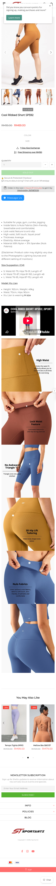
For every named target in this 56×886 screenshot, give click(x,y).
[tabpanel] (14, 730)
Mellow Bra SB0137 (42, 745)
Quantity (6, 161)
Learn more (14, 17)
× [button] (50, 5)
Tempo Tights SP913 (14, 745)
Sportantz (28, 831)
